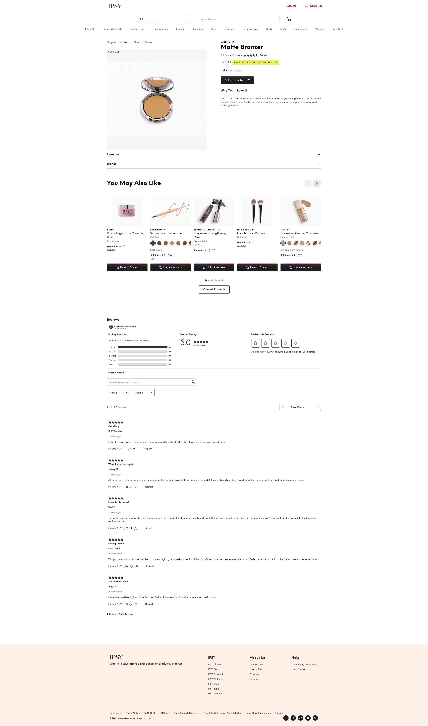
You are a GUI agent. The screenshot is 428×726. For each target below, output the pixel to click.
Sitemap (254, 679)
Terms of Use (116, 713)
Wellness (320, 29)
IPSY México (215, 693)
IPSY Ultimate (215, 664)
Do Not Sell (149, 713)
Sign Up (177, 663)
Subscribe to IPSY (237, 80)
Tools (283, 29)
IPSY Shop (213, 684)
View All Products (214, 289)
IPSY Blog (213, 688)
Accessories (300, 29)
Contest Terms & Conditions (186, 713)
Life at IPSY (256, 669)
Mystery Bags (250, 29)
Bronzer (149, 42)
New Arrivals (137, 29)
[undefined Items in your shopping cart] (289, 19)
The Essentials (160, 29)
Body (269, 29)
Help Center (299, 669)
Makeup (180, 29)
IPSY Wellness (215, 679)
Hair (213, 29)
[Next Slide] (317, 183)
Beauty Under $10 (112, 29)
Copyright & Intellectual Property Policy (222, 713)
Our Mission (256, 664)
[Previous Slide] (308, 183)
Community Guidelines (304, 664)
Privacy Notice (133, 713)
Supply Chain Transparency (258, 713)
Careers (254, 674)
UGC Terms (164, 713)
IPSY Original (215, 674)
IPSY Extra (213, 669)
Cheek (137, 42)
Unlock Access (129, 267)
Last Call (338, 29)
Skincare (198, 29)
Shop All (90, 29)
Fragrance (229, 29)
